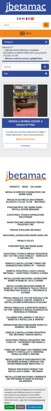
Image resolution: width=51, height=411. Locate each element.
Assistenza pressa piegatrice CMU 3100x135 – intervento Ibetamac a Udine (25, 342)
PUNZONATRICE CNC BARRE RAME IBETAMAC (25, 247)
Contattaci (25, 146)
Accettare (9, 407)
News (25, 187)
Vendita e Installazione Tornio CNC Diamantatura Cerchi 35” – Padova (25, 264)
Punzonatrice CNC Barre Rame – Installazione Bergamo (25, 208)
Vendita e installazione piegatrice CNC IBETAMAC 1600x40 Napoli (25, 333)
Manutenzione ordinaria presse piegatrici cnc (25, 223)
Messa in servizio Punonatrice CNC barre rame (25, 193)
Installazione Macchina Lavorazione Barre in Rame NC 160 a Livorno (25, 279)
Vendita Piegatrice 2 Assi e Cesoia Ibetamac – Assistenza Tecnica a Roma (25, 272)
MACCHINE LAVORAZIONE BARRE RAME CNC (25, 235)
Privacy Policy (25, 241)
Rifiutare (20, 407)
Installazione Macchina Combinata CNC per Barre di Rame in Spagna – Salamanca (25, 379)
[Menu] (22, 33)
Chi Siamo (35, 187)
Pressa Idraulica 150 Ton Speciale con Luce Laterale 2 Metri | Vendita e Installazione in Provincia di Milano (25, 300)
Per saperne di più (34, 407)
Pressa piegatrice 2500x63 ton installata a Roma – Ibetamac (25, 370)
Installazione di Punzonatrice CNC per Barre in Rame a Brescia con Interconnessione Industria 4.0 (25, 361)
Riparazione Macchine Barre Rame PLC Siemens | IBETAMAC (25, 326)
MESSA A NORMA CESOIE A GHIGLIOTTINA (26, 123)
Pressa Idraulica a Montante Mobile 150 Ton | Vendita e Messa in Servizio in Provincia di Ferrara (25, 309)
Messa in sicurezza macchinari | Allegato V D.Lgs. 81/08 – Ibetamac (25, 200)
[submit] (46, 25)
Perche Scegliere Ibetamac (25, 230)
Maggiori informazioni (25, 139)
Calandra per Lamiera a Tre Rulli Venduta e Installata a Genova (25, 318)
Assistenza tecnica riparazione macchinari (25, 216)
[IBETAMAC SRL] (25, 176)
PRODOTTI (15, 187)
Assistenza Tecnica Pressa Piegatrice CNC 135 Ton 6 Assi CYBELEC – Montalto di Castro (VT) (26, 255)
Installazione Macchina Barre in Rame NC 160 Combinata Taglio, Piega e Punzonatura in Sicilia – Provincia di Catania (25, 289)
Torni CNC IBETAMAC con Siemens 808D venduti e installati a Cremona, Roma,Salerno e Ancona (25, 352)
